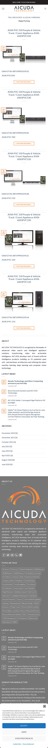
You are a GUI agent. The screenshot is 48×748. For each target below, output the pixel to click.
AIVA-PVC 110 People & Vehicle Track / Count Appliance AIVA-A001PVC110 (24, 279)
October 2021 (7, 442)
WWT (15, 622)
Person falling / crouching (10, 611)
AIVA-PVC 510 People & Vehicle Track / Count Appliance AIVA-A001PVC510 (24, 156)
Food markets (18, 588)
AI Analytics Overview (33, 573)
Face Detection (7, 584)
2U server (14, 569)
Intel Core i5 (32, 592)
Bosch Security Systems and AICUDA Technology (23, 392)
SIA (24, 614)
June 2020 (6, 464)
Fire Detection (7, 588)
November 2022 (8, 433)
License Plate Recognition (32, 599)
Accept (24, 726)
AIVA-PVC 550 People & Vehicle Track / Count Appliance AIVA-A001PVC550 (24, 33)
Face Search (31, 584)
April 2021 (6, 455)
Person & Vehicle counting (30, 607)
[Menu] (3, 8)
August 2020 (7, 460)
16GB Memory (7, 573)
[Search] (45, 8)
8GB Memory (39, 569)
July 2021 (5, 446)
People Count (15, 607)
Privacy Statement (28, 744)
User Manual (22, 618)
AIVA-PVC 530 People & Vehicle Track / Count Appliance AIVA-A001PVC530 (24, 95)
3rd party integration (26, 569)
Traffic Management (9, 618)
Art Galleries (6, 577)
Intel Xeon (33, 596)
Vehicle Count (32, 618)
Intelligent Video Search (20, 596)
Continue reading (24, 82)
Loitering (5, 603)
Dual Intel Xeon (29, 581)
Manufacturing (15, 603)
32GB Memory (19, 573)
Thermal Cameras (33, 614)
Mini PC (37, 603)
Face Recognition (19, 584)
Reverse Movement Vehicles (11, 614)
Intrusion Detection (8, 599)
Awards (15, 577)
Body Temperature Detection (29, 577)
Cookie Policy (17, 744)
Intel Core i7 (6, 596)
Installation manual (20, 592)
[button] (44, 706)
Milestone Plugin (27, 603)
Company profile (7, 581)
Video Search (6, 622)
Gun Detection (29, 588)
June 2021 (6, 451)
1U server (5, 569)
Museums (5, 607)
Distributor (18, 581)
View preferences (24, 738)
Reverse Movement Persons (30, 611)
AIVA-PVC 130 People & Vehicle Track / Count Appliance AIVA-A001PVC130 (24, 217)
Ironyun (19, 599)
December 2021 (8, 437)
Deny (24, 732)
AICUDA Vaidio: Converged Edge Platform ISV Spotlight (26, 401)
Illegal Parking (7, 592)
